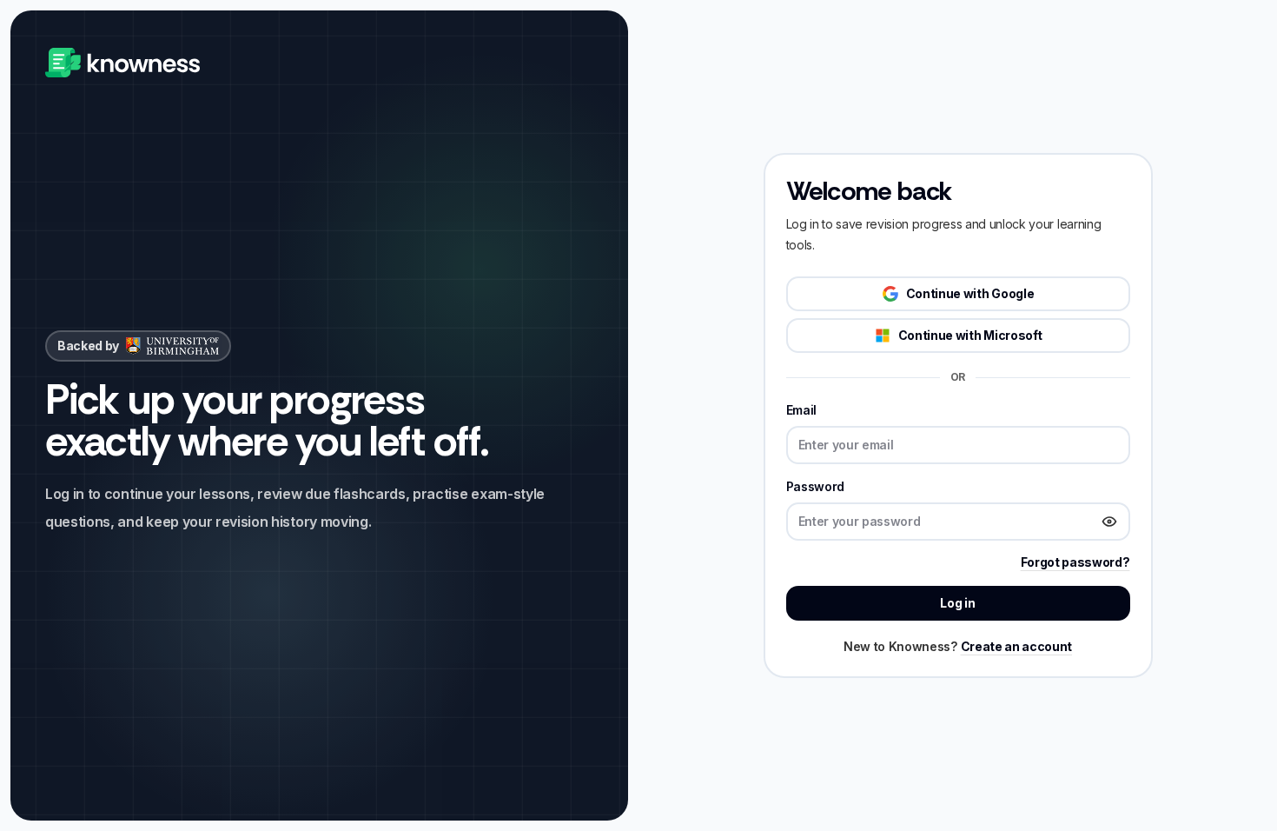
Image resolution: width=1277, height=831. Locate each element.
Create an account (1017, 646)
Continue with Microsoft (970, 335)
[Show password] (1109, 521)
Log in (957, 602)
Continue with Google (970, 293)
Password (815, 486)
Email (801, 409)
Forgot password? (1075, 562)
